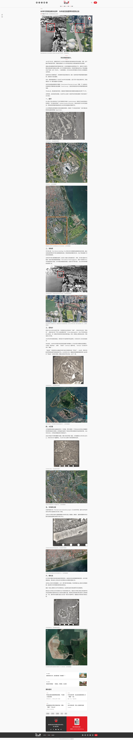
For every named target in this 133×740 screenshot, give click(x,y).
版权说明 (53, 735)
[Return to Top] (130, 738)
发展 (66, 713)
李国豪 (43, 13)
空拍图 (57, 713)
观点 (61, 6)
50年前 (52, 713)
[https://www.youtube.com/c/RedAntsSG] (44, 2)
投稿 (95, 2)
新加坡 (48, 713)
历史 (62, 713)
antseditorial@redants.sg (78, 729)
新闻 (64, 6)
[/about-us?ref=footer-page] (37, 2)
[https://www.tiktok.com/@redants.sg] (39, 2)
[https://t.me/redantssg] (47, 2)
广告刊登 (48, 735)
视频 (72, 6)
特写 (68, 6)
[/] (66, 3)
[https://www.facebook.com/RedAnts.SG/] (42, 2)
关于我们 (44, 735)
